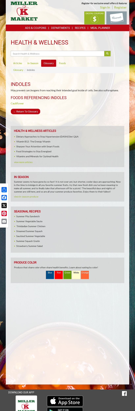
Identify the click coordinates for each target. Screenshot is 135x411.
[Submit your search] (107, 53)
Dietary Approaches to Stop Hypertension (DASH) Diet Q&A (47, 136)
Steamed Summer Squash (29, 231)
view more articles (23, 162)
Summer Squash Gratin (28, 241)
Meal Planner (100, 27)
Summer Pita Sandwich (28, 216)
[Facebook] (4, 197)
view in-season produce (26, 196)
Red (59, 272)
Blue (50, 272)
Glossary (18, 69)
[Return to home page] (24, 10)
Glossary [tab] (49, 63)
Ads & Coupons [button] (35, 27)
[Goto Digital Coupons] (94, 17)
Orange (85, 272)
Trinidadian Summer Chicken (30, 226)
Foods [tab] (62, 63)
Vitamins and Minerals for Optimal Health (37, 156)
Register (120, 7)
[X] (4, 205)
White (76, 272)
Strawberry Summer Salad (29, 246)
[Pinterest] (4, 213)
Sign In (105, 7)
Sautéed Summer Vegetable (30, 236)
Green (67, 272)
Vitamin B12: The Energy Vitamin (33, 141)
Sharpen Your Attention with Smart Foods (37, 146)
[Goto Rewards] (116, 17)
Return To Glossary (25, 111)
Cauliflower (17, 103)
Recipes (80, 27)
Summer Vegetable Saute (29, 221)
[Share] (4, 189)
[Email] (4, 221)
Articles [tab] (17, 63)
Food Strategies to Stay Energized (33, 151)
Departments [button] (60, 27)
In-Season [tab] (32, 63)
